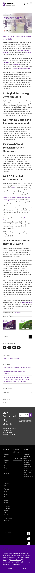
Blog (15, 312)
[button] (4, 324)
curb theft (28, 52)
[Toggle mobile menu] (30, 3)
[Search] (25, 4)
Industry (19, 312)
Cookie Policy (6, 496)
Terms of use (6, 484)
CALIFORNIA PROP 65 (7, 519)
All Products (6, 473)
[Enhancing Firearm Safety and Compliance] (9, 320)
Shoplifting (16, 64)
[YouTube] (19, 347)
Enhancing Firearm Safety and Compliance (17, 367)
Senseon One (6, 455)
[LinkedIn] (14, 347)
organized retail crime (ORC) (22, 68)
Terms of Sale (6, 490)
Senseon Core (6, 467)
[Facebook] (4, 347)
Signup (22, 458)
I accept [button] (25, 568)
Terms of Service (15, 560)
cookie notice (7, 562)
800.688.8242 (28, 477)
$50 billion (6, 62)
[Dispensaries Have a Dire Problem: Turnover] (25, 320)
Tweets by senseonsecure (11, 358)
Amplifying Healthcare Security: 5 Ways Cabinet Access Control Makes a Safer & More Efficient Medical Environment (16, 379)
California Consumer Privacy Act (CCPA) (7, 511)
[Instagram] (9, 347)
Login (16, 458)
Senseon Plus (6, 461)
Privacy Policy (6, 502)
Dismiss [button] (10, 568)
